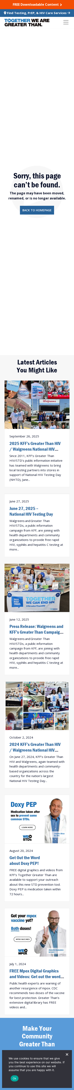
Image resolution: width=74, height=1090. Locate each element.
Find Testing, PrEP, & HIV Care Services (36, 13)
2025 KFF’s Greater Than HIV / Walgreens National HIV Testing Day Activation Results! (36, 449)
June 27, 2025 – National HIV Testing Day (31, 511)
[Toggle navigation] (66, 22)
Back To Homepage (37, 210)
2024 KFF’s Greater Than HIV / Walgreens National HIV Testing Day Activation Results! (36, 750)
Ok (14, 1078)
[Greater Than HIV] (27, 22)
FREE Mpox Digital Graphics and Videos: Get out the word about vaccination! (34, 976)
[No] (67, 1054)
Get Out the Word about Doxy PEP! (24, 860)
